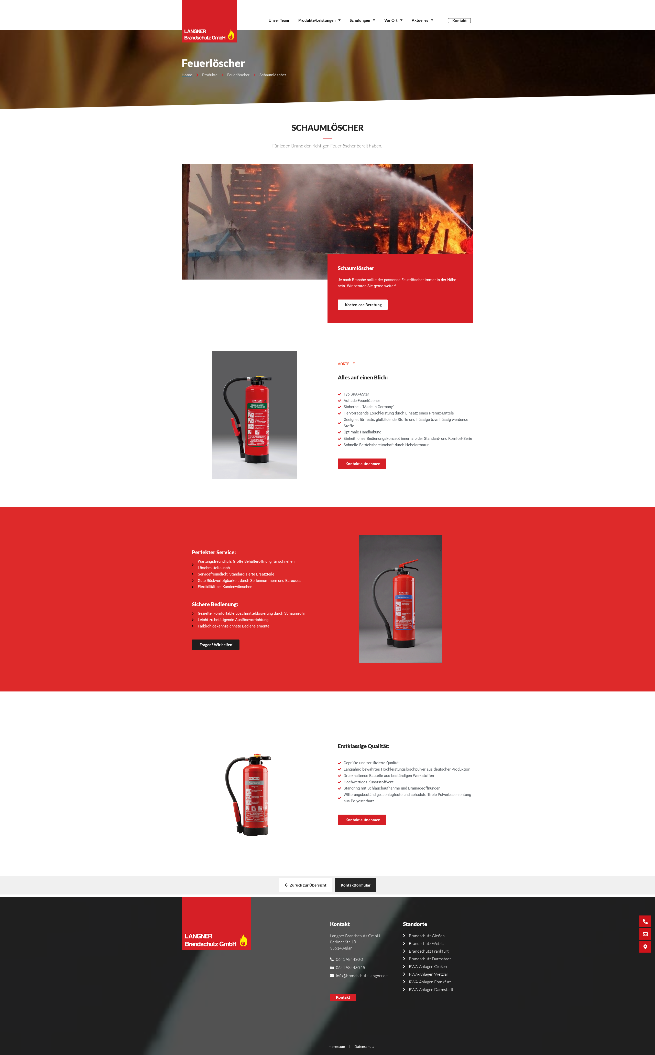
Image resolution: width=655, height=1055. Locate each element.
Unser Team (279, 20)
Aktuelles (420, 20)
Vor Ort (391, 20)
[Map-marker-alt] (645, 947)
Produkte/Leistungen (317, 20)
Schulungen (360, 20)
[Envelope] (645, 934)
